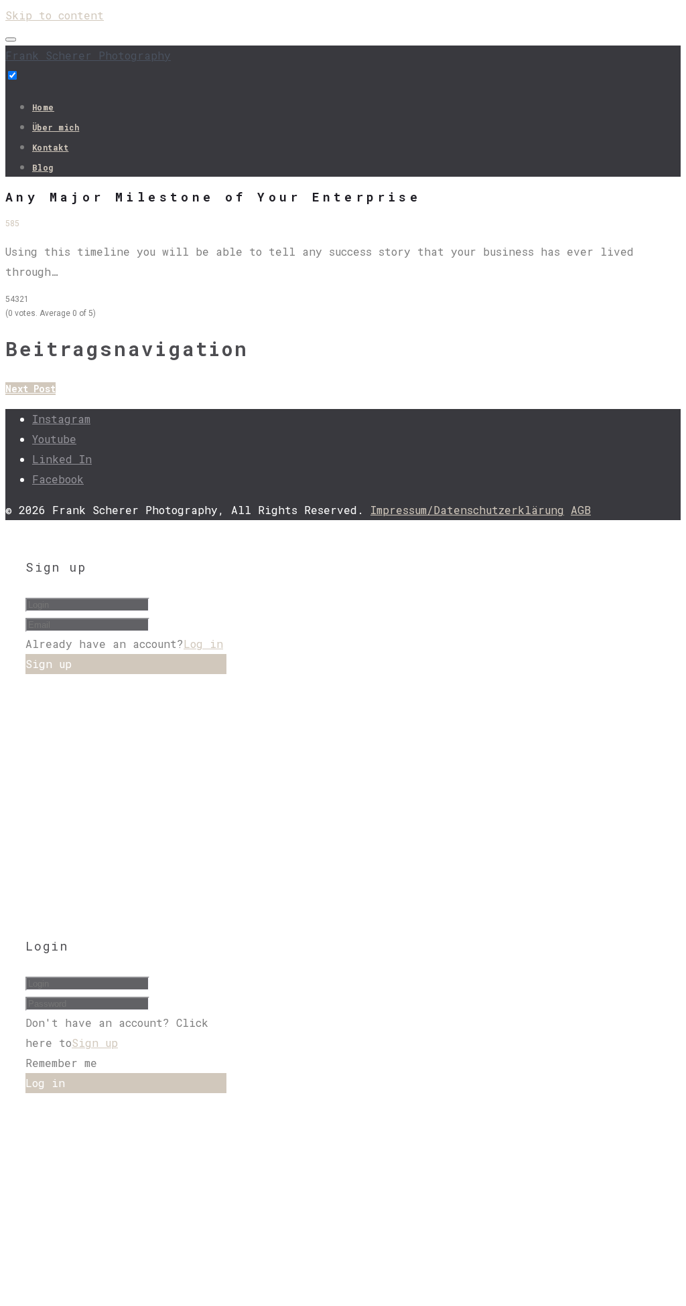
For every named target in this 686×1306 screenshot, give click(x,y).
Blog (43, 167)
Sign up (95, 1043)
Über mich (55, 127)
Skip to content (54, 15)
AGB (581, 510)
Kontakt (50, 147)
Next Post (30, 388)
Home (43, 107)
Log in (203, 644)
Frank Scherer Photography (88, 55)
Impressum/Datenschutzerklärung (467, 510)
